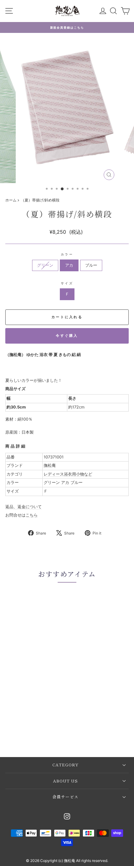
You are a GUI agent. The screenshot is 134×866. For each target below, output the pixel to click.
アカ (69, 265)
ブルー (91, 265)
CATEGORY (65, 765)
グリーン (45, 265)
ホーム (11, 200)
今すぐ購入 (67, 335)
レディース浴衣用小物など (68, 474)
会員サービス (65, 797)
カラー (67, 254)
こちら (32, 515)
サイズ (67, 283)
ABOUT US (65, 781)
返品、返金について (23, 506)
